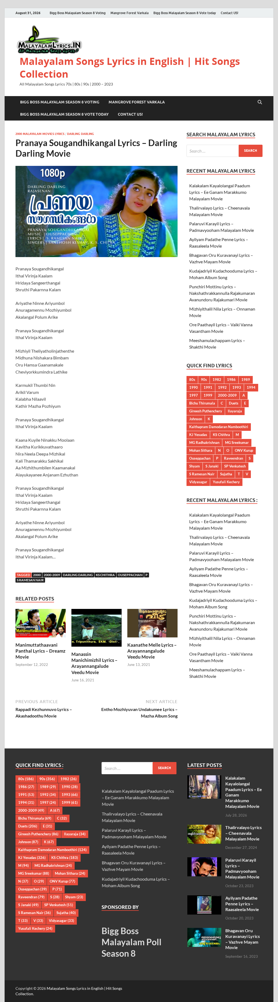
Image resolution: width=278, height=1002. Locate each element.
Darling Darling (80, 134)
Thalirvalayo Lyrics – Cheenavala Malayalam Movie (243, 833)
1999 (208, 395)
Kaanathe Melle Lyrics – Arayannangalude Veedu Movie (152, 651)
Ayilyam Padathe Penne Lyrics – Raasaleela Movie (242, 903)
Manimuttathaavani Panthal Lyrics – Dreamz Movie (40, 651)
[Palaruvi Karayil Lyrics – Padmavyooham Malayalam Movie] (204, 860)
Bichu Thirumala (202, 403)
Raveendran (233, 458)
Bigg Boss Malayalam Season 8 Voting (78, 13)
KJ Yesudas (198, 434)
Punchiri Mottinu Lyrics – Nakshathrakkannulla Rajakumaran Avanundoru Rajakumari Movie (222, 293)
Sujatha (226, 474)
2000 (37, 575)
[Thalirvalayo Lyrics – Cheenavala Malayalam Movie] (204, 827)
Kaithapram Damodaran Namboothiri (218, 427)
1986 (231, 379)
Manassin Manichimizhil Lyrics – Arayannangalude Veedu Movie (94, 663)
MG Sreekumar (237, 442)
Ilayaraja (235, 411)
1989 (245, 379)
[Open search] (260, 102)
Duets (233, 403)
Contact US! (229, 13)
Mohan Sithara (200, 450)
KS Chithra (105, 575)
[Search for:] (225, 151)
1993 (236, 387)
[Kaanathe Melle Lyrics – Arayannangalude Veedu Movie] (152, 624)
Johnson (195, 419)
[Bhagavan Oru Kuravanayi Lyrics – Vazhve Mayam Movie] (204, 931)
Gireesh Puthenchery (205, 411)
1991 (208, 387)
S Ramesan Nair (30, 580)
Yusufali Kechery (226, 482)
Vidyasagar (198, 482)
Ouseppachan (130, 575)
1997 (193, 395)
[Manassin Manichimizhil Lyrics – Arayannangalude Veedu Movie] (96, 629)
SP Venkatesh (235, 466)
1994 (251, 387)
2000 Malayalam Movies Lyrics (39, 134)
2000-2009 (52, 575)
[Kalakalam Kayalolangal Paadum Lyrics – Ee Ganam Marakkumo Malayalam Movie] (204, 778)
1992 (222, 387)
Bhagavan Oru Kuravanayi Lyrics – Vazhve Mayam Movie (242, 939)
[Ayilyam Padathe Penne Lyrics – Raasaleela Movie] (204, 898)
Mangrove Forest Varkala (129, 13)
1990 (193, 387)
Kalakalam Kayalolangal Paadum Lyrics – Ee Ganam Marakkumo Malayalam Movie (219, 192)
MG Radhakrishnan (204, 442)
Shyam (194, 466)
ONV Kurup (244, 450)
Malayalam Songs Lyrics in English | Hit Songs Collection (130, 68)
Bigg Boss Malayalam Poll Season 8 (132, 942)
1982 (217, 379)
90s (204, 379)
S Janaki (212, 466)
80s (192, 379)
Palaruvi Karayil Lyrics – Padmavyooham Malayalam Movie (242, 868)
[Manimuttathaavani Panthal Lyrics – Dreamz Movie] (40, 624)
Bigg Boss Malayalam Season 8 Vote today (184, 13)
